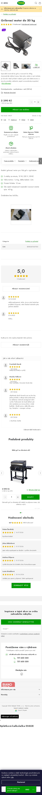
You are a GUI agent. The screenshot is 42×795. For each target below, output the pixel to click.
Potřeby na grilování (31, 241)
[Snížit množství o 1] (31, 102)
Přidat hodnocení (21, 289)
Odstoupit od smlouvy (10, 716)
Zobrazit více (21, 585)
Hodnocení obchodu (21, 518)
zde (12, 777)
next (40, 473)
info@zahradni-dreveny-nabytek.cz (22, 654)
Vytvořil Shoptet (22, 710)
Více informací (6, 83)
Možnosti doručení (10, 93)
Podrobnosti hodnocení (29, 24)
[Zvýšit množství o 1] (38, 102)
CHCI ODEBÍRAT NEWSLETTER (21, 622)
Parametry (21, 161)
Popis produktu (9, 161)
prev (1, 473)
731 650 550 (23, 658)
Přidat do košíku (21, 110)
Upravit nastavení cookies (21, 708)
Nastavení (21, 782)
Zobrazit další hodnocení (32, 430)
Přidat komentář (21, 345)
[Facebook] (21, 674)
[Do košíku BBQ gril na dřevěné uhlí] (30, 497)
